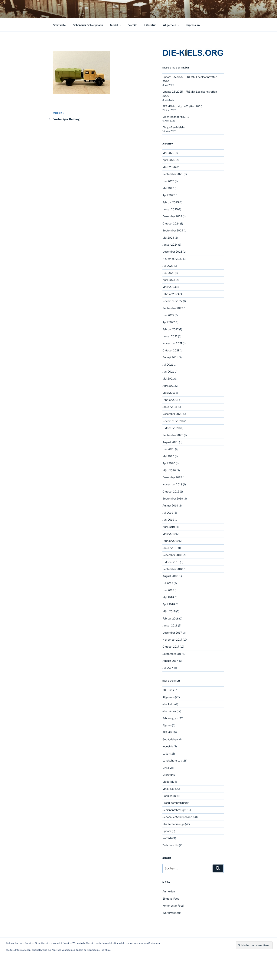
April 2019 (168, 526)
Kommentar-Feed (173, 905)
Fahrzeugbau (170, 718)
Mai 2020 (168, 456)
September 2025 (172, 174)
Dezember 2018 (172, 554)
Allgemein (169, 25)
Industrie (167, 746)
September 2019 (172, 498)
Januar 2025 (170, 209)
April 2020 (168, 463)
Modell (114, 25)
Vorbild (132, 25)
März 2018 (169, 611)
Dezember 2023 (172, 251)
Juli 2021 (167, 364)
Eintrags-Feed (170, 898)
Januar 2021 (169, 406)
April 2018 (168, 604)
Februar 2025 (170, 202)
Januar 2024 (170, 244)
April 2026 (168, 159)
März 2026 (169, 167)
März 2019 (169, 533)
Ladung (166, 753)
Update (166, 831)
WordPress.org (171, 912)
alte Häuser (169, 711)
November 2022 (172, 301)
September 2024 (172, 230)
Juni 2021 (168, 371)
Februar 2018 (170, 618)
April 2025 (168, 195)
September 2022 (172, 308)
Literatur (150, 25)
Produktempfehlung (174, 802)
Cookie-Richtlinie (101, 949)
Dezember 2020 (172, 413)
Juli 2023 (167, 265)
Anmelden (168, 891)
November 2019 (172, 484)
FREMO (167, 732)
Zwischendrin (170, 845)
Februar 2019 (170, 540)
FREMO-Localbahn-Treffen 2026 (182, 106)
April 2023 (168, 279)
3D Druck (168, 690)
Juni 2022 (168, 315)
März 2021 (168, 392)
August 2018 (170, 576)
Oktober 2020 (171, 428)
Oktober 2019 (170, 491)
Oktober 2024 (171, 223)
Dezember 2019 (172, 477)
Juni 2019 (168, 519)
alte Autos (168, 704)
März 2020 (169, 470)
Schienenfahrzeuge (174, 810)
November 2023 (172, 258)
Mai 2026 (168, 152)
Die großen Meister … (175, 127)
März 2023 (169, 286)
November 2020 (172, 421)
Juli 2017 (167, 667)
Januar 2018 (170, 625)
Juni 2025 (168, 181)
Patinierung (169, 795)
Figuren (166, 725)
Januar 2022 (170, 336)
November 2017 (172, 639)
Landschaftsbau (172, 760)
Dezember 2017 (172, 632)
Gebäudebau (170, 739)
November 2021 (172, 343)
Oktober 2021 (170, 350)
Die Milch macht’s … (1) (176, 116)
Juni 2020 (168, 449)
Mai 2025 (168, 188)
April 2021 (168, 385)
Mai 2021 (168, 378)
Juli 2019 (167, 512)
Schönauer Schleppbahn (88, 25)
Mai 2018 (168, 597)
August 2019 (170, 505)
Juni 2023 (168, 272)
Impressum (193, 25)
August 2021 (170, 357)
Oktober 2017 (170, 646)
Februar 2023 (170, 294)
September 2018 (172, 569)
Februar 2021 (170, 399)
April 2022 (168, 322)
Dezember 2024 (172, 216)
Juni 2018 (168, 590)
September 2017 (172, 653)
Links (165, 767)
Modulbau (168, 788)
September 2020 (172, 435)
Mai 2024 (168, 237)
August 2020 (170, 442)
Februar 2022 (170, 329)
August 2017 (170, 660)
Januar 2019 (170, 547)
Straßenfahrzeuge (173, 824)
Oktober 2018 (170, 562)
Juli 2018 (167, 583)
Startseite (59, 25)
